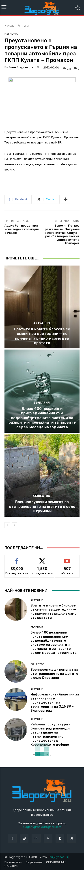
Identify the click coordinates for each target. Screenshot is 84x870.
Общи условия (57, 857)
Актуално (41, 323)
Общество (41, 495)
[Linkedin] (36, 838)
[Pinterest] (48, 838)
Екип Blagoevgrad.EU (24, 67)
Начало (9, 25)
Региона (23, 25)
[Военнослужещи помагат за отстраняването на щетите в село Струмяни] (42, 475)
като (16, 558)
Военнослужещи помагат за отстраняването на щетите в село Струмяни (42, 506)
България (41, 402)
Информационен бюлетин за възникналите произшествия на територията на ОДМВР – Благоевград (54, 702)
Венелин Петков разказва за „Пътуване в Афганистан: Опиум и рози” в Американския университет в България (62, 234)
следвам (42, 558)
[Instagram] (24, 838)
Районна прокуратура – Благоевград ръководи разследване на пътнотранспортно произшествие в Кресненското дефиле (50, 734)
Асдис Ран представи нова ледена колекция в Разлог (21, 229)
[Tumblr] (60, 838)
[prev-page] (7, 525)
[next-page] (14, 525)
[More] (65, 199)
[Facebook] (12, 838)
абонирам (67, 558)
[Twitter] (71, 838)
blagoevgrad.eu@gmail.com (42, 827)
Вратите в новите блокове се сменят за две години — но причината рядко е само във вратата (42, 336)
